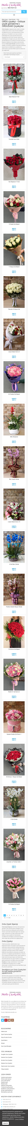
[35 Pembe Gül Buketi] (14, 362)
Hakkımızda (4, 1031)
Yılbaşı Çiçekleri (5, 1069)
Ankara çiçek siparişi (6, 1079)
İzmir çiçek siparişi (5, 1080)
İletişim (3, 1043)
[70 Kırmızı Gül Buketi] (14, 617)
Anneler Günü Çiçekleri (6, 1060)
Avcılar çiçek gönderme (7, 1090)
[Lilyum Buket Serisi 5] (14, 319)
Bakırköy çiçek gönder (6, 1085)
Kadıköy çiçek (4, 1082)
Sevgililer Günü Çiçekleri (7, 1054)
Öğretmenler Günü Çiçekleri (8, 1066)
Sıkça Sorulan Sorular (6, 1037)
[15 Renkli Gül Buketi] (14, 192)
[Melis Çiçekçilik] (11, 4)
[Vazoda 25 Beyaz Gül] (14, 277)
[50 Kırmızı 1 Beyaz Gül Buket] (14, 744)
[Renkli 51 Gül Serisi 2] (14, 659)
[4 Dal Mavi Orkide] (14, 532)
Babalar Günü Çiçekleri (6, 1063)
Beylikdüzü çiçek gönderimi (7, 1088)
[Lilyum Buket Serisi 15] (14, 489)
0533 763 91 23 (12, 8)
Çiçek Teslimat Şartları (6, 1034)
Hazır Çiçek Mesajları (6, 1046)
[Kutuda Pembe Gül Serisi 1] (14, 702)
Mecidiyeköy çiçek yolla (6, 1092)
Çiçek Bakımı (4, 1040)
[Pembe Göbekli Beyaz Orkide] (14, 574)
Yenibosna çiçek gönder (7, 1087)
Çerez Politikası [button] (19, 1119)
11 (7, 917)
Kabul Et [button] (5, 1123)
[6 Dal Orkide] (14, 787)
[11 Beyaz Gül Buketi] (14, 234)
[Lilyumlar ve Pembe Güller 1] (14, 829)
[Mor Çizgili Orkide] (14, 447)
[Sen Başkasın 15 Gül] (14, 149)
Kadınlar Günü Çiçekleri (6, 1057)
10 (4, 917)
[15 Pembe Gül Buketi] (14, 872)
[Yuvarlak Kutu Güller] (14, 107)
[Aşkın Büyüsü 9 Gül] (14, 64)
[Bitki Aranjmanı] (14, 404)
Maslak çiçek (4, 1083)
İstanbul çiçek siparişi (6, 1077)
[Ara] (24, 11)
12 (9, 917)
